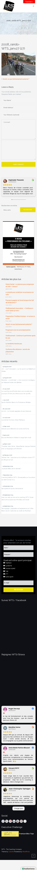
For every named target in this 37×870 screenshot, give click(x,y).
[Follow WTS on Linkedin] (14, 821)
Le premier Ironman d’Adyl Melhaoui (13, 420)
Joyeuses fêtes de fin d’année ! (11, 468)
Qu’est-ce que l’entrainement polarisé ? (16, 79)
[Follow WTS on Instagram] (21, 821)
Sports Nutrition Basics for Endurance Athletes (16, 402)
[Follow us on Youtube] (17, 821)
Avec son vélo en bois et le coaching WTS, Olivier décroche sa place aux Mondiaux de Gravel (17, 498)
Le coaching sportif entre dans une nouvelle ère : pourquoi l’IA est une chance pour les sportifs (17, 392)
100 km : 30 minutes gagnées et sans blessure (16, 411)
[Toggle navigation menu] (33, 6)
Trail (6, 571)
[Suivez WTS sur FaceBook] (3, 821)
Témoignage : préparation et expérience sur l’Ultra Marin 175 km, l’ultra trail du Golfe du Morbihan (17, 510)
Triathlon (8, 563)
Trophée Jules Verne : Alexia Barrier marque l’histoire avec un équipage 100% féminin (18, 447)
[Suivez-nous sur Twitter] (6, 821)
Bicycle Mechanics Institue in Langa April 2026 (16, 437)
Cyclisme (8, 566)
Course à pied (10, 568)
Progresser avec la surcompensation (18, 330)
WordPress (26, 851)
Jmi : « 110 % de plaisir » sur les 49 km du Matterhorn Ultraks (18, 370)
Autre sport (9, 577)
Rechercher (27, 209)
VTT (6, 574)
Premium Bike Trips (26, 834)
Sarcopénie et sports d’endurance (12, 488)
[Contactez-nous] (25, 821)
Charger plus (18, 808)
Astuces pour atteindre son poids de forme (15, 429)
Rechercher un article (9, 205)
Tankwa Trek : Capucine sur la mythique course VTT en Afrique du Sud (18, 459)
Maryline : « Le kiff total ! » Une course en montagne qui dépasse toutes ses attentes (18, 381)
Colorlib (11, 851)
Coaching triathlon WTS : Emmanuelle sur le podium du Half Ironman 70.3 (18, 479)
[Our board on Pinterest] (10, 821)
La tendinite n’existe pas (14, 343)
